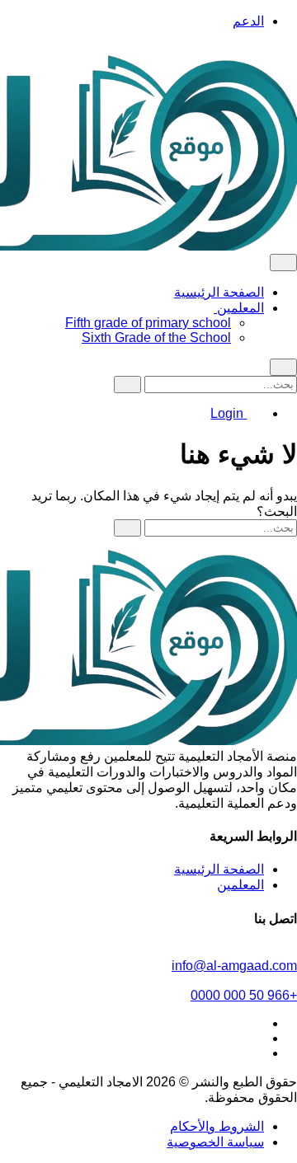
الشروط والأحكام (217, 1126)
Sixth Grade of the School (156, 338)
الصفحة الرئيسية (219, 292)
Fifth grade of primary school (148, 323)
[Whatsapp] (255, 1053)
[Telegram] (255, 1023)
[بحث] (127, 384)
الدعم (248, 21)
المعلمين (239, 308)
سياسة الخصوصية (215, 1142)
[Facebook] (255, 1038)
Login (228, 413)
